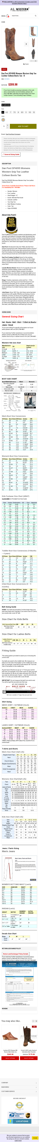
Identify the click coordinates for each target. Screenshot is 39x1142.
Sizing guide (6, 312)
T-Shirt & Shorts (29, 322)
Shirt (19, 322)
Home (3, 22)
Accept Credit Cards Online (20, 1109)
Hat (3, 322)
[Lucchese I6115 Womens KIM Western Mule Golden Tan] (10, 1036)
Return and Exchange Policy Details (15, 954)
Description (6, 163)
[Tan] (3, 119)
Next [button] (36, 61)
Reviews (5, 1008)
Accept (35, 1138)
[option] (33, 31)
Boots (8, 322)
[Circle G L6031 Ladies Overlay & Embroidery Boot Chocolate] (29, 1036)
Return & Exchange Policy (11, 948)
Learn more (18, 1140)
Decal (10, 325)
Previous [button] (32, 61)
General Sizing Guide (11, 154)
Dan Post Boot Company (13, 134)
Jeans (4, 325)
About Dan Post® (9, 215)
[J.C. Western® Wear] (19, 9)
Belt (14, 322)
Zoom (27, 64)
